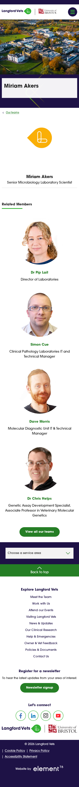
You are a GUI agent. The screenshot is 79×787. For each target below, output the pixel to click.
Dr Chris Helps (39, 499)
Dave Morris (39, 422)
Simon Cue (39, 345)
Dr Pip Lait (39, 272)
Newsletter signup (39, 687)
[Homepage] (16, 13)
